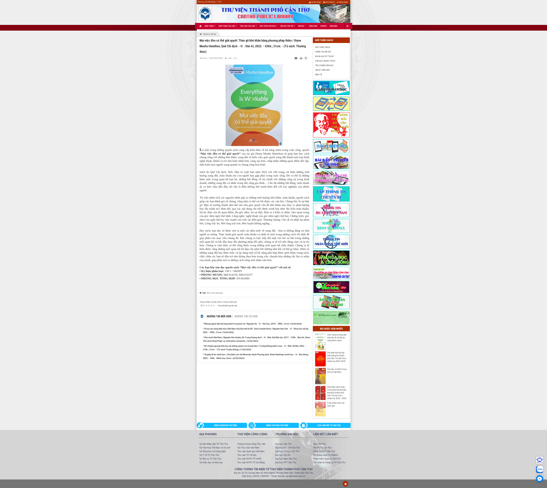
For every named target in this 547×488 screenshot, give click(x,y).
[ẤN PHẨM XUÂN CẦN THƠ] (331, 302)
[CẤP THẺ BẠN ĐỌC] (331, 88)
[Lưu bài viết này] (306, 58)
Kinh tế (318, 74)
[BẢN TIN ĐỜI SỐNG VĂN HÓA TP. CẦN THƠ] (331, 287)
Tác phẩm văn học (324, 65)
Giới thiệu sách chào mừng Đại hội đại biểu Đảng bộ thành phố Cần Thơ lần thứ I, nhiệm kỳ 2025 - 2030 (336, 392)
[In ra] (301, 58)
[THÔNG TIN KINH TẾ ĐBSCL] (331, 226)
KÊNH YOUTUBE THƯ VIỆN (277, 425)
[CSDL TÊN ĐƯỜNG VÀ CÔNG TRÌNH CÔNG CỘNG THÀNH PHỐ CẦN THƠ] (331, 273)
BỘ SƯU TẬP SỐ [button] (287, 26)
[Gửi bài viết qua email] (296, 58)
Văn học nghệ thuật (325, 61)
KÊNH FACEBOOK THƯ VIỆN (225, 425)
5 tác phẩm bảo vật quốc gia (335, 404)
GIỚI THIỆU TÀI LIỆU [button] (227, 26)
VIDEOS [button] (323, 26)
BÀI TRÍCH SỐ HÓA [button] (268, 26)
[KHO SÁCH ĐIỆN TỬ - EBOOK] (331, 146)
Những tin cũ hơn (246, 316)
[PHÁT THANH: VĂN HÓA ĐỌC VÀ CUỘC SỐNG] (331, 257)
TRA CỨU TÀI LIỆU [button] (247, 26)
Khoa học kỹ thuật (324, 56)
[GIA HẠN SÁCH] (331, 103)
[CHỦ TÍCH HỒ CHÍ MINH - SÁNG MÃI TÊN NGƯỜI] (331, 125)
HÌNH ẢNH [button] (313, 26)
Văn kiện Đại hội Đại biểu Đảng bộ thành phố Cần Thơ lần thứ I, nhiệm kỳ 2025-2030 (337, 357)
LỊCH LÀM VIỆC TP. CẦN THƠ (329, 425)
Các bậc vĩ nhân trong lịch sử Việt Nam (336, 370)
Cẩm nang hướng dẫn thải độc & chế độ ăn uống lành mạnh (337, 338)
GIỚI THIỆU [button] (209, 26)
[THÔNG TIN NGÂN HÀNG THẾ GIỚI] (331, 241)
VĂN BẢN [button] (333, 26)
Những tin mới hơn (219, 316)
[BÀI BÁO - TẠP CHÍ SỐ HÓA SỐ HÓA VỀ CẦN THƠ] (331, 177)
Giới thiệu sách (322, 47)
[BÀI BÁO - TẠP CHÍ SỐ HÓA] (331, 162)
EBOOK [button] (301, 26)
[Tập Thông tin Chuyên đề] (331, 194)
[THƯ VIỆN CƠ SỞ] (331, 317)
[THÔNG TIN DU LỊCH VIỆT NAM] (331, 210)
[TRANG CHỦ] (200, 26)
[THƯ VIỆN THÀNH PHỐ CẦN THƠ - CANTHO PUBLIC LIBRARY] (205, 13)
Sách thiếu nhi (322, 70)
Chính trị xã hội (323, 52)
